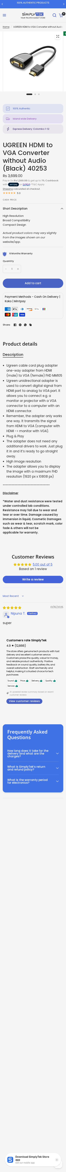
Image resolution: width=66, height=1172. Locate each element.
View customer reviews (24, 701)
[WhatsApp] (25, 325)
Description (13, 354)
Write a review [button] (33, 579)
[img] (12, 607)
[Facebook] (15, 325)
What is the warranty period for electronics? (27, 781)
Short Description (15, 208)
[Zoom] (57, 36)
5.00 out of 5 (42, 564)
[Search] (54, 15)
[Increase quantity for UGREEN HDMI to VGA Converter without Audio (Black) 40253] (18, 269)
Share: (7, 325)
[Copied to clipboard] (30, 325)
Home (6, 26)
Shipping (8, 188)
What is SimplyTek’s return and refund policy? (26, 768)
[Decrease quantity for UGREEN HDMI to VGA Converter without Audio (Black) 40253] (6, 269)
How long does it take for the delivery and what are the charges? (27, 753)
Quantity (8, 261)
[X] (20, 325)
